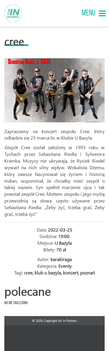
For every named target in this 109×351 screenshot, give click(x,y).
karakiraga (61, 259)
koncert (70, 272)
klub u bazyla (48, 272)
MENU (88, 13)
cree (28, 272)
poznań (87, 272)
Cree (14, 41)
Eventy (65, 266)
